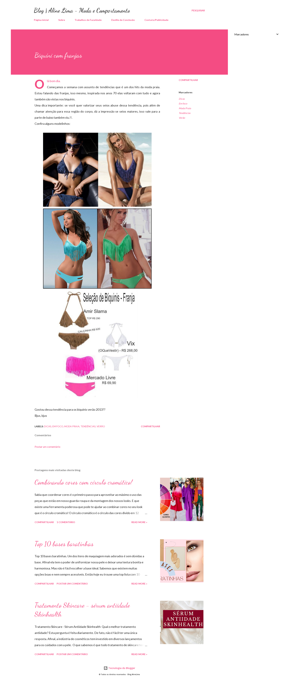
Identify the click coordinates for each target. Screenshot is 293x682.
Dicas (182, 98)
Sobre (61, 19)
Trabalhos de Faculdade (88, 19)
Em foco (183, 103)
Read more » (139, 522)
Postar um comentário (47, 446)
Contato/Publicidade (156, 19)
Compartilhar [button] (188, 80)
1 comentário (66, 522)
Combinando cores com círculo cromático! (83, 482)
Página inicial (41, 19)
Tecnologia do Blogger (121, 668)
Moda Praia (185, 108)
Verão (182, 117)
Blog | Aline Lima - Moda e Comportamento (82, 10)
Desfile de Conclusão (123, 19)
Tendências (184, 113)
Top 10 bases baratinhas (64, 544)
